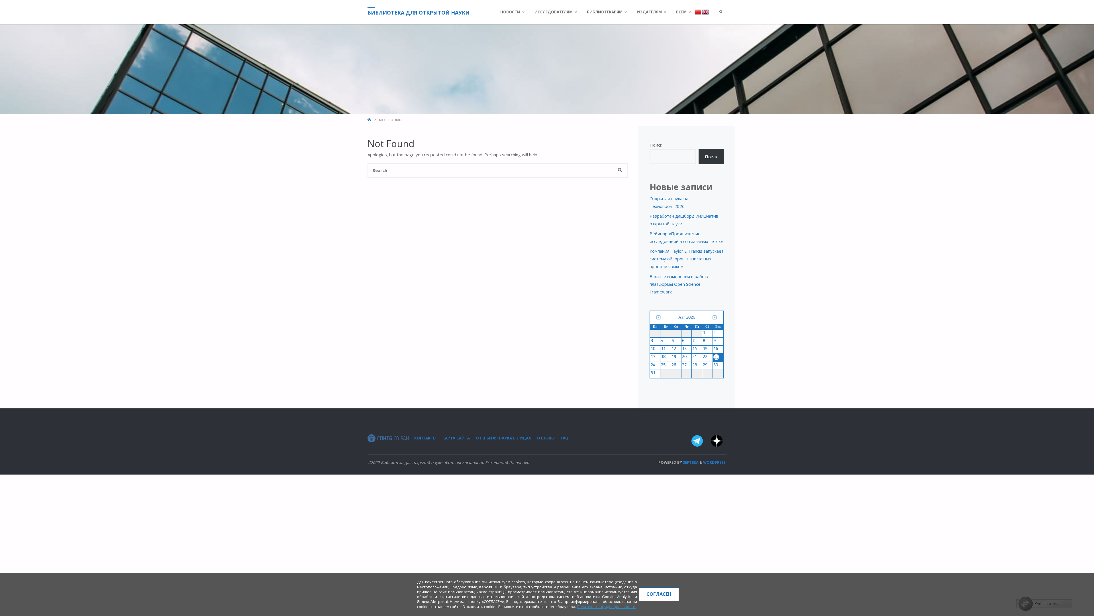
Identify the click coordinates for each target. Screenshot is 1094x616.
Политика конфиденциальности (606, 606)
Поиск (656, 145)
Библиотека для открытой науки (419, 12)
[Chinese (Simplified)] (698, 11)
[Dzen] (716, 442)
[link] (721, 12)
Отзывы (546, 438)
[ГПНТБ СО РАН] (388, 438)
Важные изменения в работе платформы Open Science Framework (679, 284)
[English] (705, 11)
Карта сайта (456, 438)
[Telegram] (697, 442)
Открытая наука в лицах (503, 438)
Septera (690, 462)
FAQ (564, 438)
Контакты (425, 438)
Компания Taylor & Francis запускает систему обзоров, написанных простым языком (687, 258)
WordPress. (714, 462)
